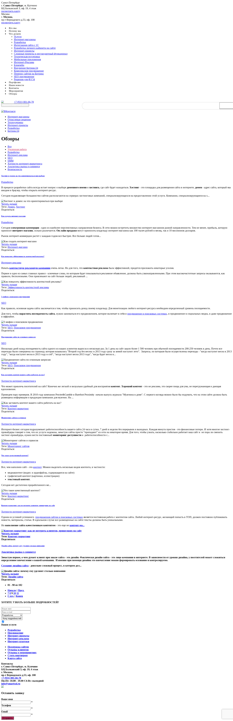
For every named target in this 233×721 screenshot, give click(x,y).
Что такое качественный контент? (15, 455)
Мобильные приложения (27, 59)
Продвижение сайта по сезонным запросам (18, 337)
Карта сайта (15, 658)
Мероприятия (16, 91)
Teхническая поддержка (27, 56)
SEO (10, 158)
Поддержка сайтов (18, 646)
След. (11, 596)
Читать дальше (9, 204)
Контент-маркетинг (18, 408)
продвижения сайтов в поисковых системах (59, 517)
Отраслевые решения (19, 119)
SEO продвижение (24, 76)
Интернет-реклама (18, 155)
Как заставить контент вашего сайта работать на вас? (23, 375)
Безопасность (15, 169)
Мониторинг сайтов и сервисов (13, 418)
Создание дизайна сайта (15, 565)
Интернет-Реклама (24, 62)
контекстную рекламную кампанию (29, 268)
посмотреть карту (10, 11)
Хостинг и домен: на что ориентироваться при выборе (23, 176)
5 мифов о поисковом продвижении (15, 297)
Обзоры (13, 93)
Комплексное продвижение (29, 70)
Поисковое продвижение (27, 327)
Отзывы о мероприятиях (22, 652)
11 (17, 593)
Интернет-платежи (18, 641)
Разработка (20, 42)
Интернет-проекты (24, 50)
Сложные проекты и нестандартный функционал (41, 53)
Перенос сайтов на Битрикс (29, 73)
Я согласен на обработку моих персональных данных (35, 621)
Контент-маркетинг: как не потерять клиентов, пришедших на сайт (28, 505)
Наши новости (16, 85)
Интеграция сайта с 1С (26, 45)
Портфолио (15, 82)
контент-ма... (77, 525)
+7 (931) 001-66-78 (24, 102)
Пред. (21, 590)
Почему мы (15, 31)
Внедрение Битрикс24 (26, 68)
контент (37, 467)
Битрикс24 (13, 131)
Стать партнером (18, 655)
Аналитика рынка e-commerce (24, 166)
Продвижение (15, 633)
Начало (12, 590)
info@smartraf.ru (10, 683)
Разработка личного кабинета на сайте (35, 48)
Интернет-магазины (25, 39)
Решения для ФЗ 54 (24, 79)
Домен (11, 206)
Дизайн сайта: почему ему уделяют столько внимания (23, 546)
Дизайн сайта (15, 576)
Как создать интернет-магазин (13, 216)
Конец (19, 596)
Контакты (14, 88)
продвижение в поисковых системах (147, 313)
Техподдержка (15, 122)
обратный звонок (15, 105)
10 (14, 593)
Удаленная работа (17, 149)
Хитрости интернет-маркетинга (25, 163)
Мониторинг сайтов (18, 446)
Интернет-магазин (18, 247)
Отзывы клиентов (18, 649)
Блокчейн (19, 65)
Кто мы (12, 28)
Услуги (18, 36)
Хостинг (20, 206)
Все (10, 146)
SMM (10, 160)
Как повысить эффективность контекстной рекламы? (22, 256)
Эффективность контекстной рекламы (28, 287)
